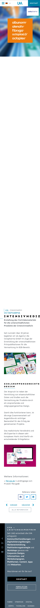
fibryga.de (10, 481)
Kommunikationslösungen (19, 539)
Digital (29, 602)
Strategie (19, 602)
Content (23, 562)
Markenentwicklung (16, 545)
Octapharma (12, 312)
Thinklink (20, 606)
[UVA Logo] (19, 3)
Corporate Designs (15, 553)
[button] (8, 3)
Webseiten (16, 565)
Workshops (12, 550)
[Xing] (3, 538)
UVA (6, 310)
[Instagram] (3, 547)
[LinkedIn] (3, 543)
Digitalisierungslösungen (18, 542)
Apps (30, 562)
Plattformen (12, 562)
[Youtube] (3, 551)
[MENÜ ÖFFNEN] (3, 3)
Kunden (31, 606)
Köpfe (11, 606)
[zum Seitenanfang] (37, 605)
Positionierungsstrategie (18, 547)
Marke (10, 602)
